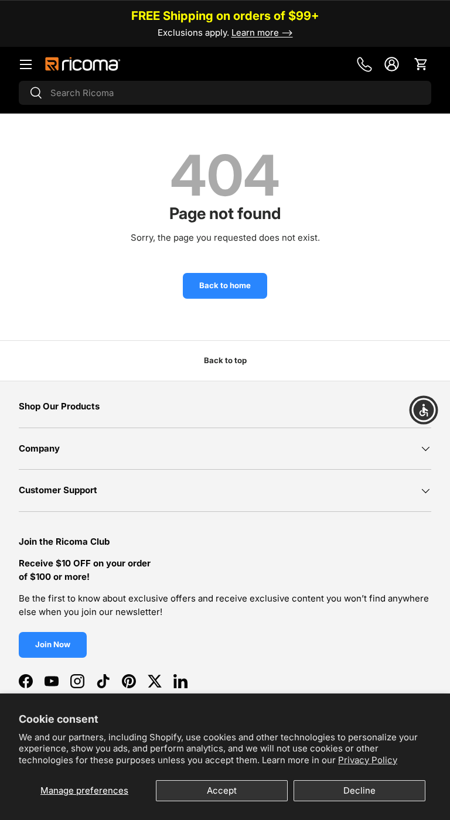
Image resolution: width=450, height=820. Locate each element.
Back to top (225, 360)
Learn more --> (262, 32)
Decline (359, 790)
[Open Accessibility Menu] (423, 410)
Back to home (225, 285)
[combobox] (225, 93)
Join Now (52, 644)
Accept (222, 790)
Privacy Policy (367, 760)
